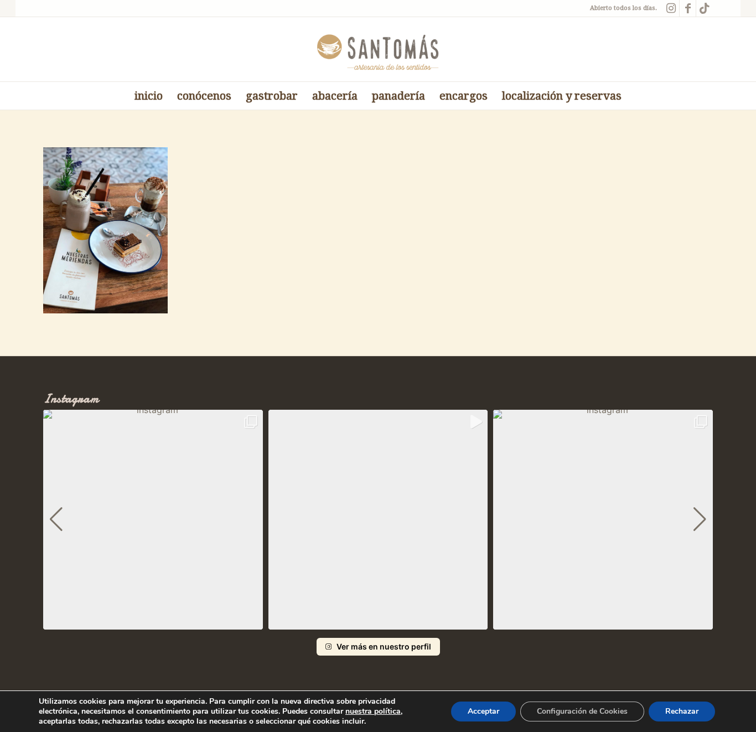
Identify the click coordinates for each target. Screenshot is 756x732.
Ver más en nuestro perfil (383, 646)
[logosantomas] (378, 49)
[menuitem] (148, 96)
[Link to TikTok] (704, 8)
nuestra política (373, 711)
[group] (153, 520)
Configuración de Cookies (582, 711)
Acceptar (483, 711)
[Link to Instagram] (671, 8)
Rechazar (681, 711)
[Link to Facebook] (688, 8)
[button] (378, 622)
